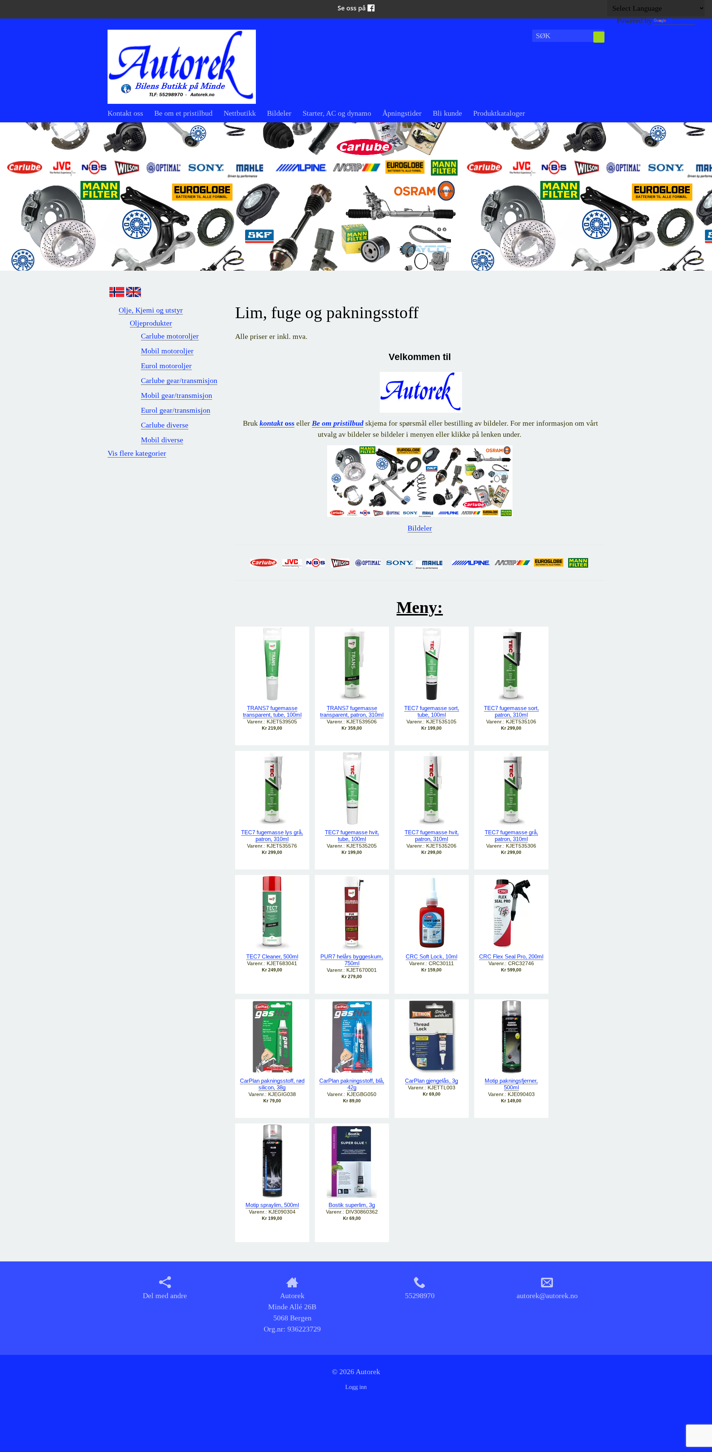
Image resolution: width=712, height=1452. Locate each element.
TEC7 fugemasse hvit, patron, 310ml (432, 835)
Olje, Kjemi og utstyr (151, 310)
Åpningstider (402, 113)
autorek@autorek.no (547, 1295)
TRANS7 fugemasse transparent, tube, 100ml (272, 711)
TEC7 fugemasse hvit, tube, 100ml (352, 835)
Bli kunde (447, 113)
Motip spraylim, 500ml (272, 1205)
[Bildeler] (419, 480)
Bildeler (279, 113)
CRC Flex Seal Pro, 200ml (511, 956)
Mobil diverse (162, 440)
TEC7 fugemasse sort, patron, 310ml (511, 711)
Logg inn (356, 1387)
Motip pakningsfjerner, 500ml (511, 1084)
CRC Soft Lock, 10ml (431, 956)
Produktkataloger (499, 113)
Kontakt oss (125, 113)
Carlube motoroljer (170, 336)
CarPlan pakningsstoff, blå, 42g (351, 1084)
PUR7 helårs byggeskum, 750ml (351, 959)
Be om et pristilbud (183, 113)
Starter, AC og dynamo (337, 113)
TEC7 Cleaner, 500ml (272, 956)
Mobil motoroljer (167, 351)
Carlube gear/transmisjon (179, 380)
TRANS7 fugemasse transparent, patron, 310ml (351, 711)
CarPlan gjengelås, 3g (431, 1081)
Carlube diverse (164, 425)
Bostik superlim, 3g (352, 1205)
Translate (681, 20)
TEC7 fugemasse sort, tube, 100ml (431, 711)
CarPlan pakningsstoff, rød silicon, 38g (272, 1084)
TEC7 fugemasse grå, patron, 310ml (511, 835)
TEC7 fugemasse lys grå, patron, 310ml (272, 835)
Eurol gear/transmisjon (175, 410)
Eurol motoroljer (166, 366)
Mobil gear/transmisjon (176, 395)
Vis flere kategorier (137, 453)
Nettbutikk (240, 113)
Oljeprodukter (151, 323)
